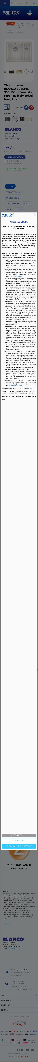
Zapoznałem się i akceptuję (19, 846)
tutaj (31, 388)
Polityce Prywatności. (16, 385)
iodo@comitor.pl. (17, 276)
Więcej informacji (19, 835)
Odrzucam (19, 841)
